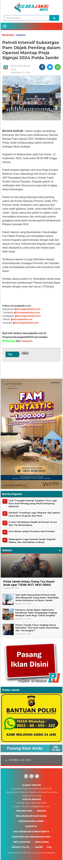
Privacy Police (20, 847)
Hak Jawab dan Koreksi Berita (31, 831)
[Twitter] (37, 776)
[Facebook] (26, 776)
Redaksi (41, 811)
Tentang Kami (24, 811)
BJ (29, 853)
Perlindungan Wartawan (31, 816)
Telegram (26, 341)
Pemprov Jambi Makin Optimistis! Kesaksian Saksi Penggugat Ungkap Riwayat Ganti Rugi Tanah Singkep (36, 613)
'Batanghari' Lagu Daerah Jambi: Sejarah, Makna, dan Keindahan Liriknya (32, 540)
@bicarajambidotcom (27, 309)
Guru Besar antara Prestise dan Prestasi (32, 531)
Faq (49, 847)
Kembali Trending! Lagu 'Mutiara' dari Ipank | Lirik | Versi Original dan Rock (34, 514)
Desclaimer (42, 842)
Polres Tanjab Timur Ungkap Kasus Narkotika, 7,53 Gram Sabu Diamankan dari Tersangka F (37, 628)
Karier (39, 847)
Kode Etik (31, 826)
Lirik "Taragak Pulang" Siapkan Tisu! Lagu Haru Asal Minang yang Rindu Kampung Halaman (33, 503)
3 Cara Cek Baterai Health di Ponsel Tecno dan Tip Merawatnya (33, 523)
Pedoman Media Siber (31, 821)
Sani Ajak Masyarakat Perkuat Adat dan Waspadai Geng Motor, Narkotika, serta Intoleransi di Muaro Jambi (37, 597)
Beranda (7, 34)
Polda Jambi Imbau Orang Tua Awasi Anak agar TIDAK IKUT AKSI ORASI (28, 583)
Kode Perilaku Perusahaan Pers (31, 837)
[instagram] (31, 776)
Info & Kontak (21, 842)
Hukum (21, 34)
